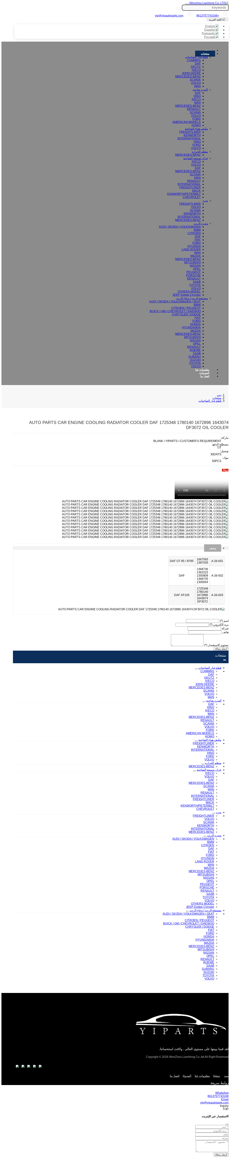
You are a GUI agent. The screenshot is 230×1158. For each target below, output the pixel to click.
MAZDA (195, 255)
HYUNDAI (194, 246)
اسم (224, 620)
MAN (197, 86)
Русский (210, 37)
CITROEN (194, 233)
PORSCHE (193, 275)
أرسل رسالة (221, 648)
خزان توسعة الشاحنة (195, 158)
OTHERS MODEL (189, 291)
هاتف (225, 632)
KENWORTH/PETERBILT (184, 193)
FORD (196, 118)
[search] (178, 8)
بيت (207, 50)
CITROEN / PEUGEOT (186, 308)
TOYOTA (195, 285)
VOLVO (196, 83)
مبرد (205, 200)
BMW (197, 230)
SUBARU (194, 356)
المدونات (204, 372)
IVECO (196, 70)
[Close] (227, 1124)
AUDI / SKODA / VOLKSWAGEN (180, 226)
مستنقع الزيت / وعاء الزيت (192, 298)
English (210, 26)
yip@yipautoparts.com (169, 15)
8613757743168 (218, 1096)
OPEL (197, 268)
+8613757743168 (207, 15)
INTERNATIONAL (189, 138)
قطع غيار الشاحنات (196, 57)
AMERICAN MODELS (186, 122)
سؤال (225, 470)
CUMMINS (194, 60)
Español (210, 29)
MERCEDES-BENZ (188, 76)
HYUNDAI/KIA (191, 327)
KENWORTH (192, 135)
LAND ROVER (191, 249)
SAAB (197, 281)
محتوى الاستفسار (216, 645)
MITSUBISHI (192, 262)
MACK (196, 190)
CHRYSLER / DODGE (186, 314)
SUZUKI (195, 359)
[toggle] (186, 4)
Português (209, 33)
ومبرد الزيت (201, 223)
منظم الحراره (200, 151)
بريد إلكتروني (219, 624)
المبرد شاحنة (200, 89)
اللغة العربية (215, 19)
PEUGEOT (194, 272)
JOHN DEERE (191, 73)
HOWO (196, 125)
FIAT (198, 239)
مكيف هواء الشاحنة (196, 128)
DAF (198, 63)
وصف (212, 548)
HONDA (195, 324)
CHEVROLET (192, 197)
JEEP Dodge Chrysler (186, 294)
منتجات (205, 53)
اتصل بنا (204, 376)
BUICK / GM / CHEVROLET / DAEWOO (175, 311)
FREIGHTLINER (190, 132)
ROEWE (195, 350)
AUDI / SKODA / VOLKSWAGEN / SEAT (175, 301)
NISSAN (195, 265)
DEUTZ (196, 66)
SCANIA (195, 79)
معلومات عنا (202, 369)
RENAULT (194, 109)
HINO (197, 96)
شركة (225, 628)
